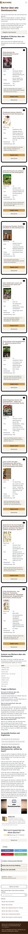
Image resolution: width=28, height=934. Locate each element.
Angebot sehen (14, 96)
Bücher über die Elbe (7, 904)
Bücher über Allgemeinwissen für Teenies (12, 907)
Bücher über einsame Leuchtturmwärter (12, 917)
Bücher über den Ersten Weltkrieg (11, 865)
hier (21, 715)
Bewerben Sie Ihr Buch (12, 929)
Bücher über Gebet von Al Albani (10, 911)
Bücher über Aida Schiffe (8, 869)
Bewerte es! (14, 840)
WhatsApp (21, 854)
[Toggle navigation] (26, 2)
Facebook (8, 850)
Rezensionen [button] (14, 100)
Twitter (21, 850)
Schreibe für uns (21, 929)
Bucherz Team (11, 816)
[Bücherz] (6, 2)
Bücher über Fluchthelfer (8, 901)
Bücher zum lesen (14, 886)
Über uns (4, 929)
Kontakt (16, 931)
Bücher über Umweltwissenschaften (11, 914)
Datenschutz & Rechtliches (8, 931)
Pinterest (8, 854)
